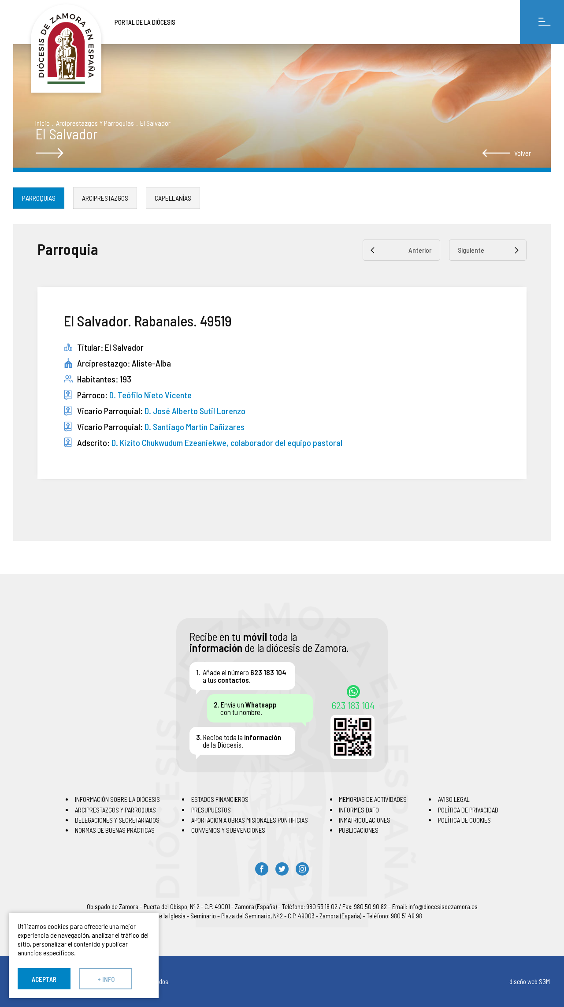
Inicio (42, 123)
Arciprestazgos (105, 198)
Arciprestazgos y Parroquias (95, 123)
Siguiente (471, 250)
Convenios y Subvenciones (228, 830)
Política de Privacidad (468, 810)
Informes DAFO (359, 810)
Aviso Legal (454, 799)
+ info (106, 979)
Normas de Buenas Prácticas (115, 830)
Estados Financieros (220, 799)
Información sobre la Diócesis (117, 799)
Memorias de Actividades (373, 799)
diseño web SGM (529, 981)
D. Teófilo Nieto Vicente (150, 394)
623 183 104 (353, 705)
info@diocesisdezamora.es (443, 906)
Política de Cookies (464, 820)
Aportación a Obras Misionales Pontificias (249, 820)
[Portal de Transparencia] (66, 48)
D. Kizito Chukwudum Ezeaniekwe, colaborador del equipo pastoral (226, 442)
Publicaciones (358, 830)
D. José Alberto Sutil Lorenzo (195, 410)
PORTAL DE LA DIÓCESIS (145, 22)
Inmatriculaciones (364, 820)
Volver (522, 153)
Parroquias (39, 198)
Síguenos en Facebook (261, 869)
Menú (542, 22)
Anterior (419, 250)
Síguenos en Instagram (302, 869)
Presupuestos (211, 810)
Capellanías (173, 198)
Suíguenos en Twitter (282, 869)
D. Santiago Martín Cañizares (195, 426)
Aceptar (44, 979)
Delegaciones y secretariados (117, 820)
